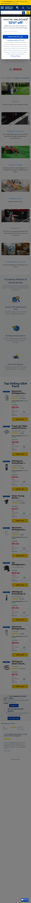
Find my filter (14, 3)
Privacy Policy (15, 56)
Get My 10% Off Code (15, 37)
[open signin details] (23, 7)
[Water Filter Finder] (17, 7)
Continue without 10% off (15, 40)
